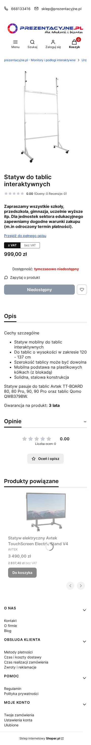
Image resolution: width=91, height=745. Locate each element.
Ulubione (11, 725)
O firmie (10, 625)
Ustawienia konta (18, 720)
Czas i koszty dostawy (22, 657)
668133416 (21, 9)
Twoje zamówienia (19, 715)
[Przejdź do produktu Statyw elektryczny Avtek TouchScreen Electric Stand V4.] (45, 512)
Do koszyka (22, 572)
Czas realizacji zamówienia (26, 662)
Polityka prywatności (21, 693)
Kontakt (10, 620)
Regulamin (12, 688)
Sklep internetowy (39, 738)
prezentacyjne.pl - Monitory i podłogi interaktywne (40, 60)
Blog (7, 631)
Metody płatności (18, 652)
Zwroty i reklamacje (20, 667)
